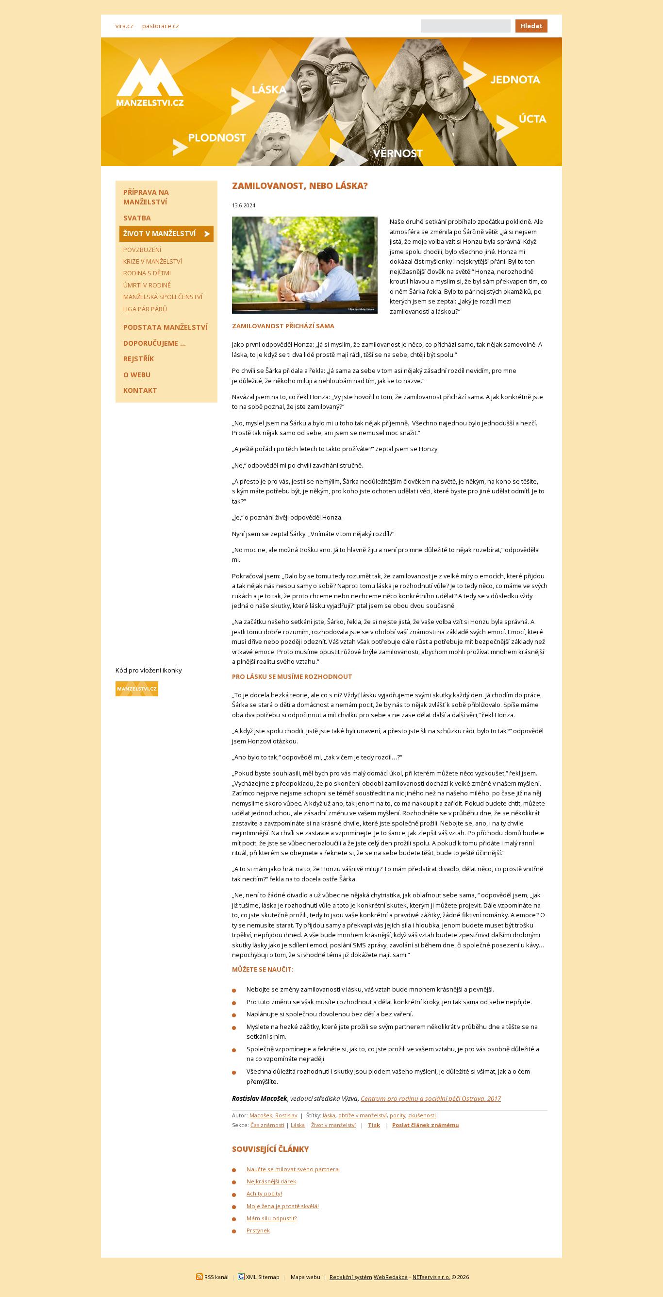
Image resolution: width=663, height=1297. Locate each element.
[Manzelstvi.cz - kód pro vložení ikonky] (137, 694)
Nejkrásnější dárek (271, 1181)
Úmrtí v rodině (147, 285)
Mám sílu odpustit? (272, 1218)
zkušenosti (422, 1115)
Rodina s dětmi (147, 273)
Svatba (137, 217)
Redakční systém (351, 1276)
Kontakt (140, 390)
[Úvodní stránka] (149, 82)
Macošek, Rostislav (273, 1115)
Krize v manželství (152, 261)
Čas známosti (267, 1125)
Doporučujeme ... (154, 343)
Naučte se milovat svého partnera (293, 1169)
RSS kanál (216, 1276)
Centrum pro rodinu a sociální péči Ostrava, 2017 (431, 1098)
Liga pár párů (145, 308)
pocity (397, 1115)
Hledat (531, 25)
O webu (136, 374)
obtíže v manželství (362, 1115)
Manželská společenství (162, 296)
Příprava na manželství (146, 196)
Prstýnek (258, 1230)
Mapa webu (305, 1276)
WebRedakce (391, 1276)
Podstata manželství (165, 327)
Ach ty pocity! (264, 1193)
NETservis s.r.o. (431, 1276)
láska (329, 1115)
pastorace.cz (160, 25)
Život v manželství (333, 1125)
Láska (298, 1125)
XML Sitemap (263, 1276)
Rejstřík (138, 358)
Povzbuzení (142, 249)
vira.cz (124, 25)
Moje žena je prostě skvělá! (283, 1206)
